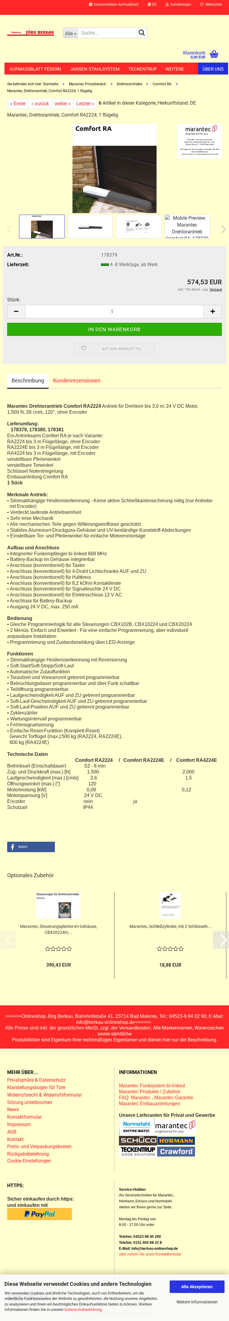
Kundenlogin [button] (180, 4)
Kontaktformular (24, 1117)
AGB (11, 1132)
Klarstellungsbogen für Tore (36, 1087)
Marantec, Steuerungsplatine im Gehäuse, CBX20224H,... (58, 929)
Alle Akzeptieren (197, 1286)
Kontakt (15, 1139)
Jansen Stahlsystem (95, 69)
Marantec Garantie (173, 1097)
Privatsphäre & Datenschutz (37, 1080)
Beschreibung (28, 380)
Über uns (213, 69)
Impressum (19, 1124)
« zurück (40, 103)
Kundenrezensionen (76, 380)
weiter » (63, 103)
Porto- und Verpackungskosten (39, 1146)
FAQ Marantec (135, 1097)
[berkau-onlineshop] (30, 33)
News (13, 1109)
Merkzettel (213, 4)
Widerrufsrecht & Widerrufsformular (44, 1095)
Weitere (174, 69)
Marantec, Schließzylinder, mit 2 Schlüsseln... (170, 926)
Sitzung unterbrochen (29, 1102)
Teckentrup (143, 69)
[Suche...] (141, 33)
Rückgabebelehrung (28, 1154)
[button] (152, 7)
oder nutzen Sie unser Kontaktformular (150, 1254)
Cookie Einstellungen (29, 1161)
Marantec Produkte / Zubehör (149, 1091)
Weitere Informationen (197, 1302)
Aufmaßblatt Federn (35, 69)
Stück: (13, 300)
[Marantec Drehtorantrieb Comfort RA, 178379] (114, 168)
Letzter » (85, 103)
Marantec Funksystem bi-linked (152, 1085)
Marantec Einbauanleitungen (149, 1103)
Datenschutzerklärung (83, 1309)
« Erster (18, 103)
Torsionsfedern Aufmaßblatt (115, 4)
